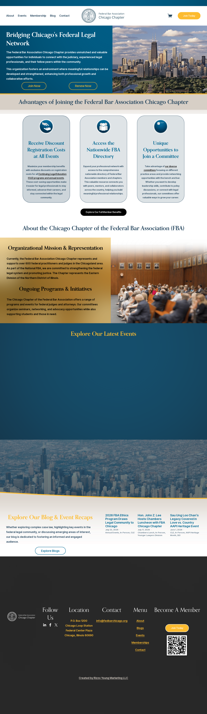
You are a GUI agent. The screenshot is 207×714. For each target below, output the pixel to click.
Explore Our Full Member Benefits (103, 212)
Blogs (140, 628)
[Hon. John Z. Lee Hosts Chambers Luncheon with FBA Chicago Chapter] (153, 507)
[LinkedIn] (44, 625)
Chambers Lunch (146, 532)
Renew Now (83, 86)
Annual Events (112, 532)
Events (22, 15)
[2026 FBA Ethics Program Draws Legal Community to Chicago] (120, 507)
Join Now (34, 86)
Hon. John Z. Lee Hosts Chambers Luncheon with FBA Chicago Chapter (151, 520)
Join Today (189, 15)
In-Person (125, 532)
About (140, 620)
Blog (53, 15)
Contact (64, 15)
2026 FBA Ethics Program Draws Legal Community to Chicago (119, 520)
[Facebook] (50, 625)
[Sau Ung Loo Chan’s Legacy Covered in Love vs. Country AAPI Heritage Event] (185, 507)
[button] (155, 342)
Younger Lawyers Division (150, 535)
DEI (178, 535)
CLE (133, 532)
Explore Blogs (50, 551)
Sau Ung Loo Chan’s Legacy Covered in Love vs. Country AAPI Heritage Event (184, 520)
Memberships (140, 642)
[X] (56, 625)
